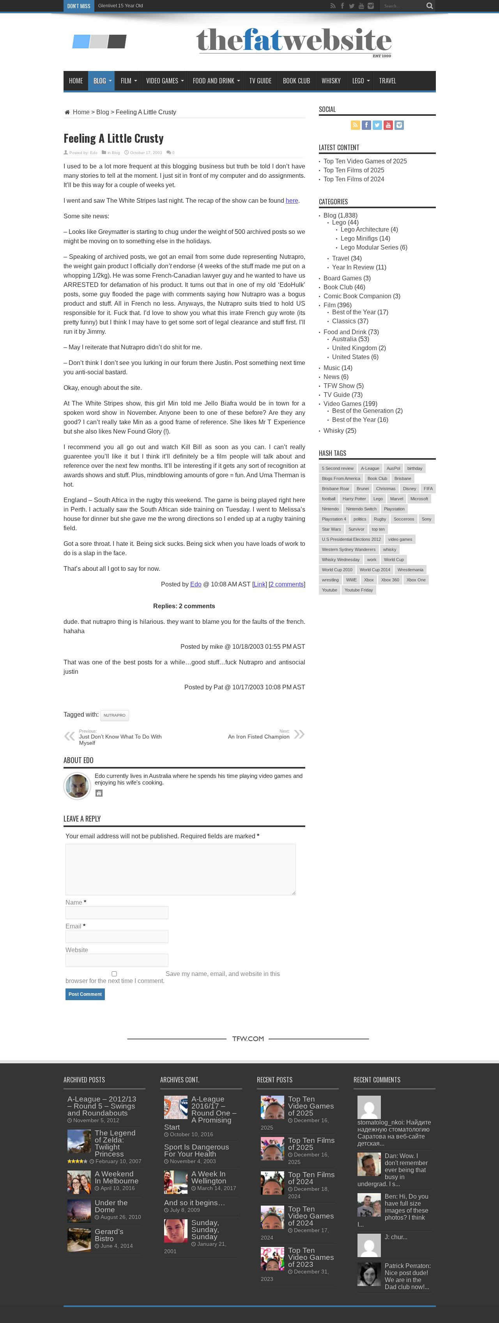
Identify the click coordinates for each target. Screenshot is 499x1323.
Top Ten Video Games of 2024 (311, 1216)
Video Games (162, 80)
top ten (378, 529)
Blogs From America (341, 478)
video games (400, 539)
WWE (351, 579)
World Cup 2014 (375, 569)
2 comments (287, 584)
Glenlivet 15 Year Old (120, 6)
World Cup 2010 (337, 569)
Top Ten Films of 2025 (354, 170)
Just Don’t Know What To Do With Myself (120, 737)
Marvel (396, 498)
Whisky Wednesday (341, 559)
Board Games (343, 278)
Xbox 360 (390, 579)
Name (73, 902)
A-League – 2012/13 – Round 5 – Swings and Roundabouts (101, 1106)
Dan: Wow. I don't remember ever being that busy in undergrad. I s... (392, 1170)
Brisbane (403, 478)
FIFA (428, 488)
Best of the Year (354, 312)
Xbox (369, 579)
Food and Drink (213, 80)
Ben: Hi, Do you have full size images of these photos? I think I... (392, 1210)
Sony (427, 519)
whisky (389, 549)
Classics (344, 321)
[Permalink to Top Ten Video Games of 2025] (272, 1117)
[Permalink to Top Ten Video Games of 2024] (272, 1227)
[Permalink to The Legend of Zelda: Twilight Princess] (79, 1151)
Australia (344, 339)
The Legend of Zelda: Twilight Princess (115, 1143)
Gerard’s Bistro (109, 1235)
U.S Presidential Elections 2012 (351, 539)
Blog (100, 80)
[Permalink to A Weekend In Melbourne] (79, 1191)
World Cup (394, 559)
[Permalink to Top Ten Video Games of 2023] (272, 1268)
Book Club (296, 80)
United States (351, 357)
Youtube (329, 590)
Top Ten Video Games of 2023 (311, 1257)
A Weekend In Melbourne (117, 1177)
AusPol (393, 468)
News (332, 377)
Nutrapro (115, 715)
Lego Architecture (365, 229)
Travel (387, 80)
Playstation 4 (334, 519)
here (292, 200)
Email (73, 926)
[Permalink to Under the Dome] (79, 1220)
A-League (370, 468)
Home (76, 80)
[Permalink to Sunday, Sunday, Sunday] (176, 1240)
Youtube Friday (359, 590)
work (372, 559)
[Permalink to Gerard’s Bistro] (79, 1249)
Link (259, 584)
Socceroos (404, 519)
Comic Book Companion (357, 296)
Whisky (331, 80)
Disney (409, 488)
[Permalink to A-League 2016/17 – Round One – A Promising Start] (176, 1117)
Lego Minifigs (359, 238)
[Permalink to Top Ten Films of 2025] (272, 1158)
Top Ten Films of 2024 (354, 179)
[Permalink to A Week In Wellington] (176, 1191)
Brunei (363, 488)
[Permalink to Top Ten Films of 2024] (272, 1192)
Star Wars (331, 529)
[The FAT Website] (99, 45)
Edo (93, 153)
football (328, 498)
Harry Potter (354, 498)
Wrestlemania (410, 569)
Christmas (386, 488)
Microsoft (419, 498)
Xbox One (416, 579)
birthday (415, 468)
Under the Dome (111, 1206)
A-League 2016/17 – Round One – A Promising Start (200, 1113)
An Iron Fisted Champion (259, 734)
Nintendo (330, 509)
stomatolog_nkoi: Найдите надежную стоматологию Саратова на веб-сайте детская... (394, 1133)
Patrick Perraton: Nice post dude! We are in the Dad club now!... (408, 1276)
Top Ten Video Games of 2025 (365, 161)
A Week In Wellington (208, 1177)
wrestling (330, 579)
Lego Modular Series (369, 247)
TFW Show (339, 386)
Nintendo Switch (361, 509)
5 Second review (338, 468)
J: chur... (396, 1237)
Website (76, 950)
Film (126, 80)
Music (332, 368)
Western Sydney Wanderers (349, 549)
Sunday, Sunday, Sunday (205, 1230)
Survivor (357, 529)
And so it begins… (194, 1203)
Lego (358, 80)
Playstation (394, 509)
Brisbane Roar (335, 488)
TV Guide (260, 80)
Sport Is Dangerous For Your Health (196, 1150)
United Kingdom (354, 348)
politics (360, 519)
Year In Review (353, 267)
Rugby (380, 519)
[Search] (430, 6)
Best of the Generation (363, 410)
